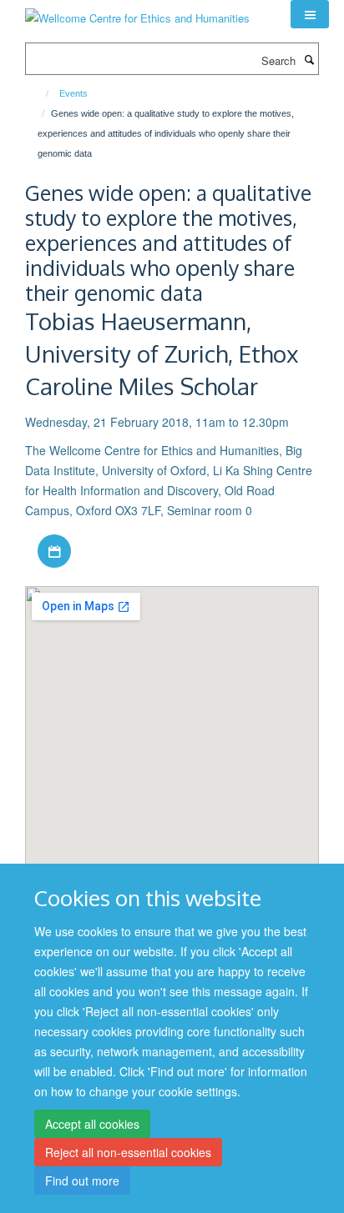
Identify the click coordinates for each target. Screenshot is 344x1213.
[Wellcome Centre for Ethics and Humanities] (137, 12)
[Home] (40, 93)
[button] (310, 14)
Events (73, 93)
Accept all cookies (92, 1123)
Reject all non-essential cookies (128, 1152)
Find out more (82, 1180)
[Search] (309, 59)
